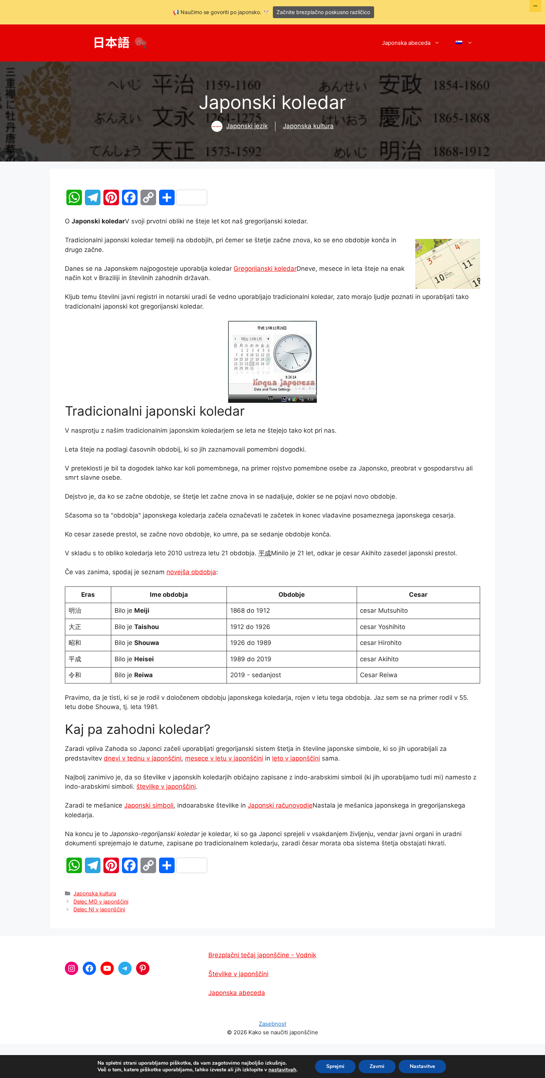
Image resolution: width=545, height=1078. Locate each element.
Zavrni (377, 1066)
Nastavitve (422, 1066)
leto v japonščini (296, 758)
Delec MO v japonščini (100, 901)
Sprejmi (335, 1066)
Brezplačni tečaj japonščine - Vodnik (262, 955)
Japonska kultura (308, 126)
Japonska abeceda (406, 42)
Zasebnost (272, 1023)
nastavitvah (282, 1070)
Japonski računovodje (280, 805)
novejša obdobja (191, 572)
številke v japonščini (166, 786)
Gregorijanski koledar (265, 268)
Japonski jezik (247, 126)
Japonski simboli (149, 805)
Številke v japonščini (238, 974)
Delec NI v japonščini (99, 909)
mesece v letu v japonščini (224, 758)
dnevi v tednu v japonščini (142, 758)
